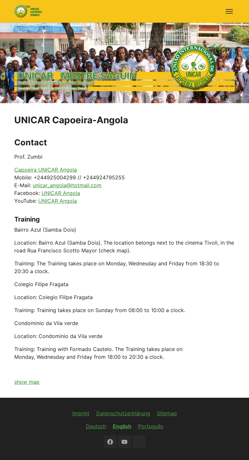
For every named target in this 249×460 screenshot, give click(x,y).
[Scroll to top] (235, 446)
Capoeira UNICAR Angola (45, 169)
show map (27, 382)
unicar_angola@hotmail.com (67, 185)
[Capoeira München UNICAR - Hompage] (28, 11)
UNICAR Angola (61, 193)
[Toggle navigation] (229, 11)
